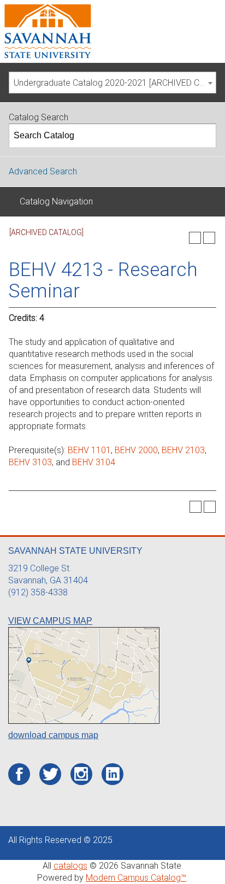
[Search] (204, 136)
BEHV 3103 (30, 462)
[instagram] (81, 774)
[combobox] (112, 82)
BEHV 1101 (89, 450)
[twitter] (50, 775)
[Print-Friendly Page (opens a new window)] (195, 238)
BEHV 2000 (136, 450)
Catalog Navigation (56, 201)
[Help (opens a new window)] (209, 238)
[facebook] (19, 775)
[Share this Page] (181, 238)
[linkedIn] (112, 774)
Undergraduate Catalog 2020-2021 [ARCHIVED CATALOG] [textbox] (115, 83)
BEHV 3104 (93, 462)
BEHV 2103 (183, 450)
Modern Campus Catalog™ (136, 878)
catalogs (70, 865)
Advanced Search (43, 171)
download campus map (53, 735)
